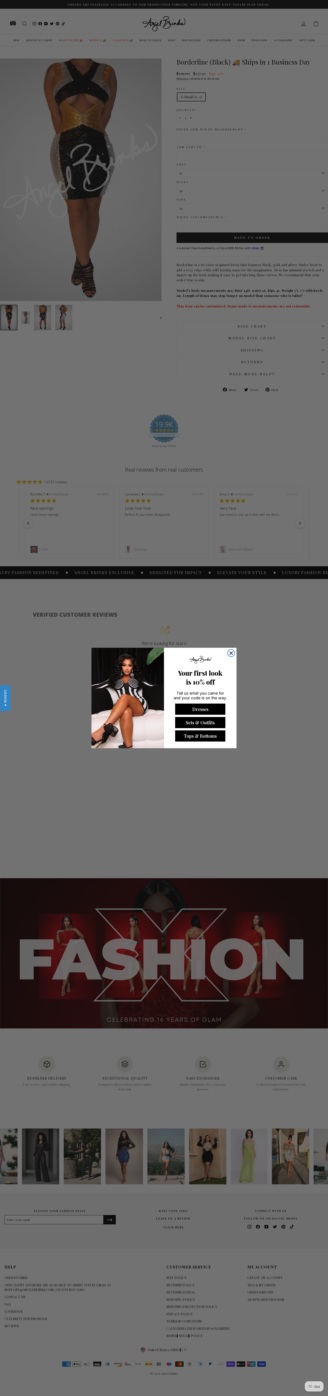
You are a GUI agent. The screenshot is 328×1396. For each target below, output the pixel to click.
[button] (5, 698)
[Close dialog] (231, 653)
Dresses (200, 709)
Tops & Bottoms (200, 736)
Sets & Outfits (200, 722)
